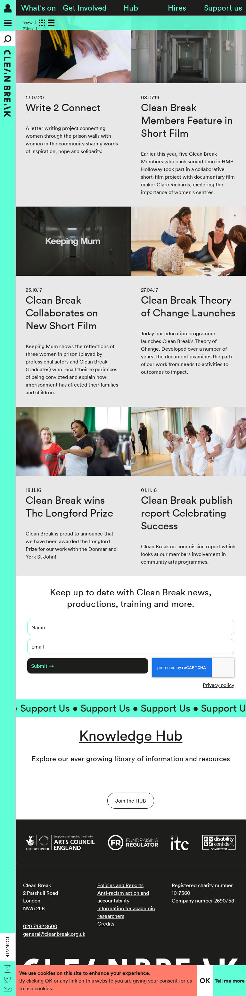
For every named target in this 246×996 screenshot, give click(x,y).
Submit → (42, 666)
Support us (223, 7)
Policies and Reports (120, 885)
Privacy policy (218, 685)
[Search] (7, 38)
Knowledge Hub (131, 735)
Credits (105, 923)
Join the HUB (130, 800)
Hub (130, 7)
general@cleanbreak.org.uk (54, 934)
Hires (177, 7)
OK (205, 980)
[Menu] (7, 23)
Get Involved (85, 7)
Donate (7, 947)
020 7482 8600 (40, 926)
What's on (38, 7)
